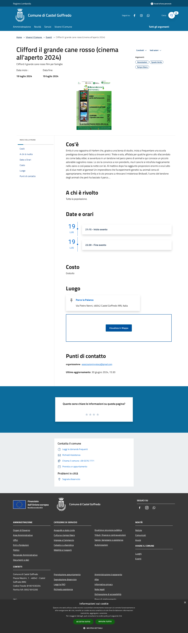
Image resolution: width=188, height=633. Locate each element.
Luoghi (138, 553)
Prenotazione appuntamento (67, 574)
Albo (97, 579)
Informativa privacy (104, 584)
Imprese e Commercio (64, 540)
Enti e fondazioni (21, 545)
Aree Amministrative (23, 535)
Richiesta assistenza (63, 589)
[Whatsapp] (147, 15)
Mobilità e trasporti (63, 550)
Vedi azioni (154, 50)
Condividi (140, 50)
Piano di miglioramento (105, 599)
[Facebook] (133, 15)
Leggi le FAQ (59, 584)
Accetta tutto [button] (83, 621)
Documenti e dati (21, 560)
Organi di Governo (21, 530)
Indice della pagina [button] (28, 139)
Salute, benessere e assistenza (109, 540)
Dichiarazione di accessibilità (108, 594)
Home (19, 37)
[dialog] (94, 616)
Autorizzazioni (101, 545)
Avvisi (138, 540)
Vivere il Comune (34, 37)
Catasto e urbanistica (64, 545)
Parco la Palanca (84, 300)
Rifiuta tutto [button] (105, 621)
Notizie (138, 530)
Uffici (15, 540)
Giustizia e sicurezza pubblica (108, 530)
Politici (16, 550)
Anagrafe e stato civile (64, 530)
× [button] (185, 603)
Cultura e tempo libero (64, 535)
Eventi (49, 37)
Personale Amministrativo (25, 555)
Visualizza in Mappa (118, 328)
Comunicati (140, 535)
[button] (94, 628)
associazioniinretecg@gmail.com (97, 364)
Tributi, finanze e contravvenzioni (110, 535)
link (120, 616)
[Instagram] (140, 15)
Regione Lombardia (22, 3)
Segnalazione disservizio (65, 579)
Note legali (100, 589)
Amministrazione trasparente (108, 574)
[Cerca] (171, 15)
